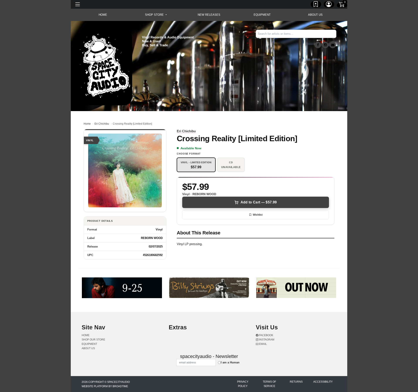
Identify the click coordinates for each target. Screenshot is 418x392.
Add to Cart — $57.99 (259, 202)
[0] (342, 5)
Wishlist (258, 214)
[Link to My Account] (329, 5)
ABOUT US (315, 14)
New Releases (209, 14)
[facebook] (318, 45)
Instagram (266, 339)
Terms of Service (269, 384)
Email (262, 344)
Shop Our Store (93, 339)
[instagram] (325, 45)
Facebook (265, 335)
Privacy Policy (242, 384)
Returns (296, 381)
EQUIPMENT (262, 14)
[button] (156, 15)
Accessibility (323, 381)
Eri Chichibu (101, 123)
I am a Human (230, 362)
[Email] (332, 45)
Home (87, 123)
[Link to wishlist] (316, 5)
